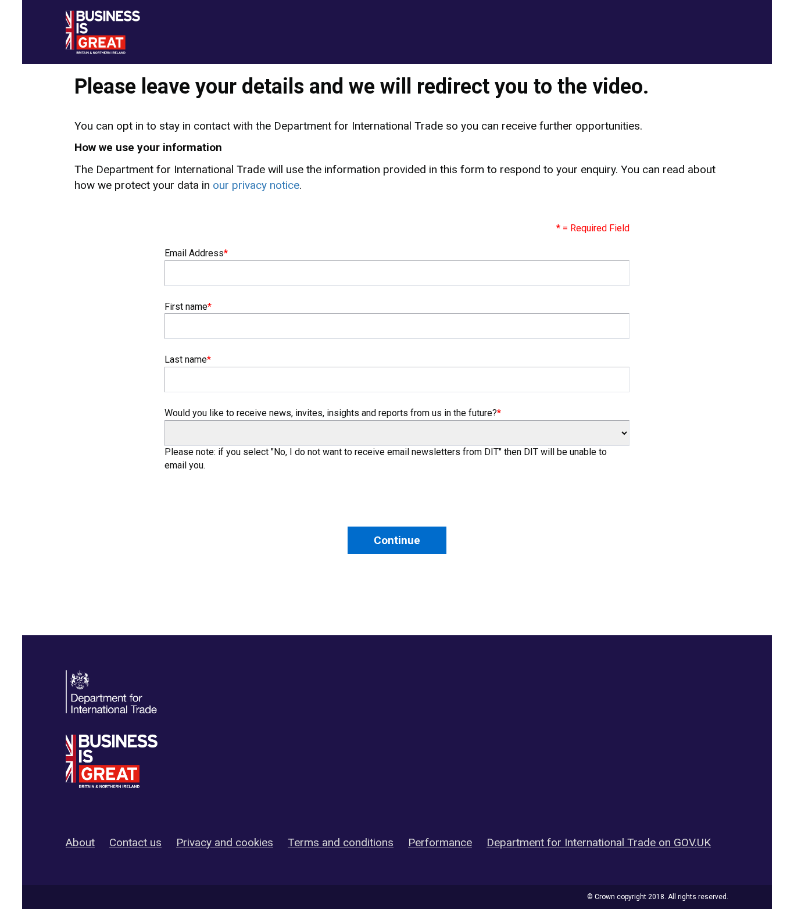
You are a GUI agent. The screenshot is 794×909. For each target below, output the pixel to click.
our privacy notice (256, 185)
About (80, 842)
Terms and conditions (341, 842)
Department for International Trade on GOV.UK (599, 842)
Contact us (135, 842)
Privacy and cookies (224, 842)
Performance (440, 842)
